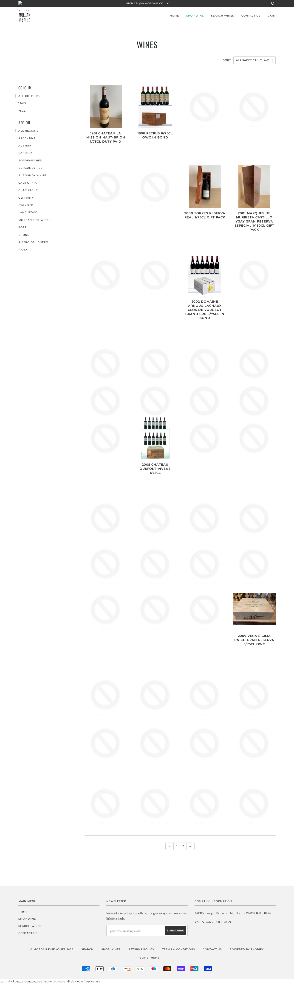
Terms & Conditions (178, 949)
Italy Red (26, 205)
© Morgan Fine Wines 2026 (52, 949)
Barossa (25, 153)
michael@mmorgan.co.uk (147, 3)
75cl (22, 110)
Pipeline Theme (147, 957)
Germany (25, 197)
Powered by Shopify (247, 949)
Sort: (228, 60)
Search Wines (222, 15)
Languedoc (27, 212)
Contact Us (250, 15)
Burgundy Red (30, 167)
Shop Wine (195, 15)
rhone (23, 234)
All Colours (29, 96)
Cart (272, 15)
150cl (22, 103)
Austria (24, 145)
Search (87, 949)
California (27, 182)
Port (22, 227)
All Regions (28, 130)
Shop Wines (111, 949)
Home (174, 15)
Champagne (28, 190)
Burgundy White (32, 175)
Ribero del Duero (33, 242)
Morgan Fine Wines (34, 220)
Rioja (22, 249)
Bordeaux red (30, 160)
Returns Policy (141, 949)
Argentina (27, 138)
